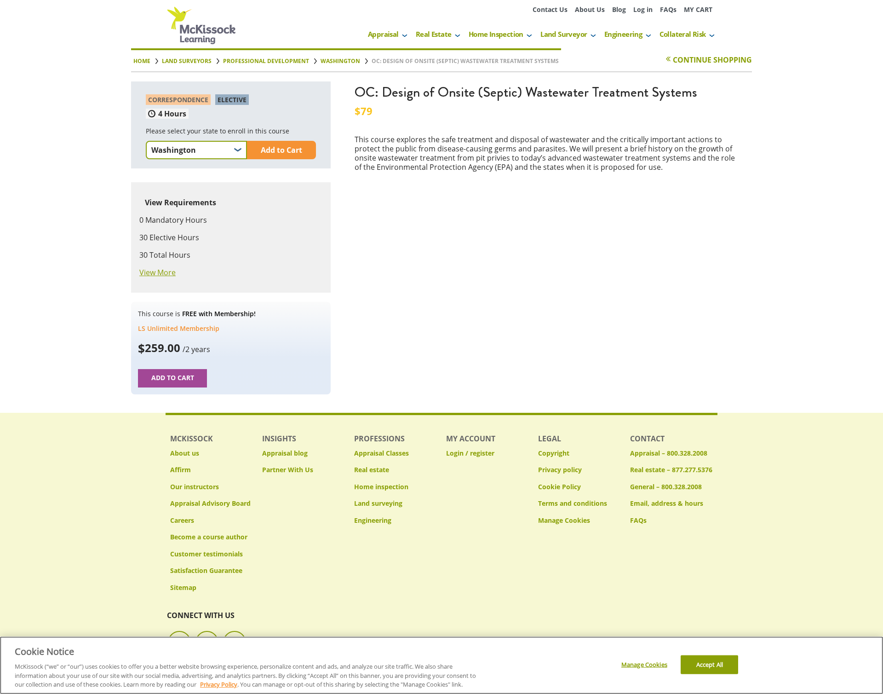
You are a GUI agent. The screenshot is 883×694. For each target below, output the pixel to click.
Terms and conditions (572, 503)
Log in (643, 9)
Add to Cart (281, 150)
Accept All (709, 664)
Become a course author (208, 536)
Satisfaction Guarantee (206, 570)
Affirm (180, 469)
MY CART (698, 9)
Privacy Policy (218, 684)
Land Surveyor (563, 34)
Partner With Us (287, 469)
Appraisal (383, 34)
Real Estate (433, 34)
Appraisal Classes (381, 453)
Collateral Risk (682, 34)
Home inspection (381, 486)
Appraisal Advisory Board (210, 503)
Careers (182, 520)
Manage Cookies (564, 520)
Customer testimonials (206, 553)
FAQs (668, 9)
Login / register (470, 453)
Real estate (371, 469)
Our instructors (194, 486)
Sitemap (183, 587)
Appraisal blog (285, 453)
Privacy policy (560, 469)
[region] (441, 665)
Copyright (553, 453)
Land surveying (378, 503)
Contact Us (550, 9)
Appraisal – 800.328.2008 (668, 453)
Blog (619, 9)
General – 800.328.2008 (666, 486)
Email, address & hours (666, 503)
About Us (590, 9)
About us (184, 453)
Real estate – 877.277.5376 (671, 469)
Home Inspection (496, 34)
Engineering (623, 34)
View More (157, 272)
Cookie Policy (559, 486)
